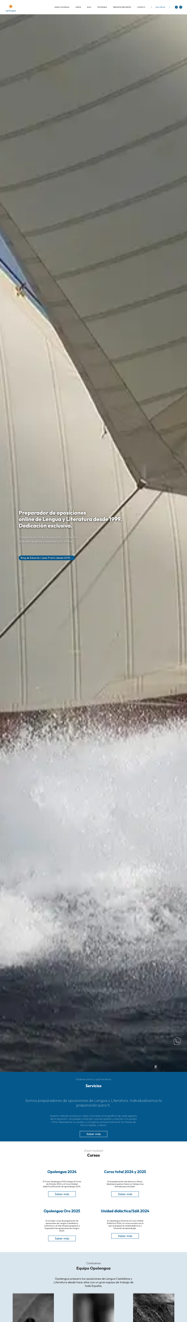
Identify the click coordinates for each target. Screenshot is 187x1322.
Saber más (93, 1134)
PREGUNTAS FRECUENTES (122, 7)
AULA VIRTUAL (160, 7)
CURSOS (78, 7)
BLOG (89, 7)
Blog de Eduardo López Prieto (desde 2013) (47, 557)
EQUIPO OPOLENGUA (62, 7)
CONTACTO (141, 7)
